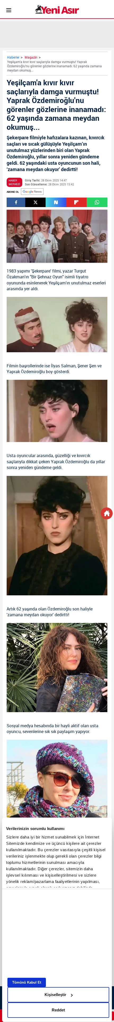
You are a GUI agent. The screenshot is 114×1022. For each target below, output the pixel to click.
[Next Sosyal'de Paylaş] (56, 202)
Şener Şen (86, 366)
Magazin (31, 57)
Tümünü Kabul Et (26, 982)
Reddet (58, 1010)
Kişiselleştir (55, 994)
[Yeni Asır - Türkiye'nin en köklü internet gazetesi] (57, 9)
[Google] (32, 191)
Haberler (13, 57)
